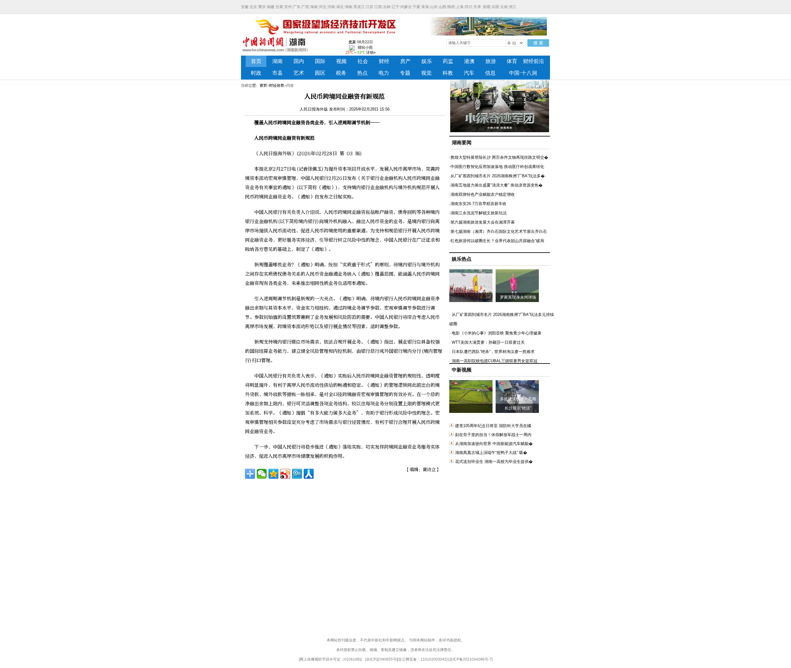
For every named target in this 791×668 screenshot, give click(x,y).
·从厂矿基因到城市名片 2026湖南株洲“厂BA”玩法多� (497, 176)
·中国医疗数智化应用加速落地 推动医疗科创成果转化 (496, 166)
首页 (263, 85)
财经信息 (276, 85)
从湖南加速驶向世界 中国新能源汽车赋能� (494, 443)
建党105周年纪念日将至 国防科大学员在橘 (493, 425)
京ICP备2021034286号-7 (470, 659)
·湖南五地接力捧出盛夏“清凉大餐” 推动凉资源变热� (496, 185)
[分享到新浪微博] (285, 474)
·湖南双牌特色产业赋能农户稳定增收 (482, 194)
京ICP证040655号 (381, 659)
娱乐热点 (462, 259)
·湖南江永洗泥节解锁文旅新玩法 (478, 213)
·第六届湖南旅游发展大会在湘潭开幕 (482, 222)
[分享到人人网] (309, 474)
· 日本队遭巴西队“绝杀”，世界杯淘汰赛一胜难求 (492, 351)
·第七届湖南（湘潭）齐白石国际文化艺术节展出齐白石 (498, 231)
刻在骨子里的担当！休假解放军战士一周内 (493, 434)
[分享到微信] (262, 474)
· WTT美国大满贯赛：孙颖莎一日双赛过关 (487, 342)
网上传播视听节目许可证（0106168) (330, 659)
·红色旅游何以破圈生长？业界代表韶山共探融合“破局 (496, 240)
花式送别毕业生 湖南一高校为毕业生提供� (494, 461)
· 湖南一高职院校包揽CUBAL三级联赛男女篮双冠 (493, 361)
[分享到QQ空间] (273, 474)
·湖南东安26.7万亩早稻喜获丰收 (477, 203)
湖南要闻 (462, 142)
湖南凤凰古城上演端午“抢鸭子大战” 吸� (491, 452)
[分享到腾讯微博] (297, 474)
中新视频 (462, 369)
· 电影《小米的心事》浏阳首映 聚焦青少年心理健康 (495, 333)
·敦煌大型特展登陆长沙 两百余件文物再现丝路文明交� (498, 157)
